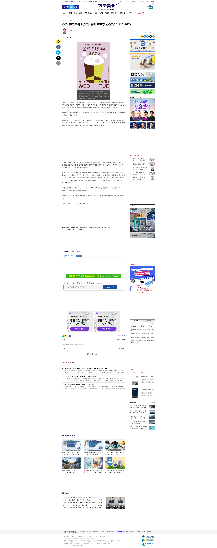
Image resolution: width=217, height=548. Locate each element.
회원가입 (134, 1)
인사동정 (136, 320)
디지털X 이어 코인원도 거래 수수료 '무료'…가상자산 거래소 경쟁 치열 (82, 497)
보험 (101, 13)
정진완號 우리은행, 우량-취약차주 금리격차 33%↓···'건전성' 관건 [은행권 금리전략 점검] (84, 502)
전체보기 (79, 255)
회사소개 (83, 531)
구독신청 (121, 1)
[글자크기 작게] (67, 37)
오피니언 (123, 13)
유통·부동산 (88, 13)
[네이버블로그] (81, 1)
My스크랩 (141, 1)
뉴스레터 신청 (110, 287)
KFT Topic (131, 13)
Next (153, 280)
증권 (75, 13)
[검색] (153, 13)
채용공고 (113, 531)
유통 (71, 20)
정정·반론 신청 (95, 531)
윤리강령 (101, 531)
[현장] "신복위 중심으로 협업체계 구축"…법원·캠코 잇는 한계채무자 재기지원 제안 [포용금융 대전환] (83, 507)
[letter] (102, 1)
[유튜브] (95, 1)
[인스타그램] (88, 1)
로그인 (127, 1)
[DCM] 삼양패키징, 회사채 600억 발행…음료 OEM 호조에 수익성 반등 (82, 500)
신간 (151, 372)
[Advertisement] (76, 142)
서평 (142, 372)
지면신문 (149, 1)
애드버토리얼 (133, 402)
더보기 (152, 97)
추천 (134, 372)
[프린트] (64, 37)
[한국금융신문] (66, 1)
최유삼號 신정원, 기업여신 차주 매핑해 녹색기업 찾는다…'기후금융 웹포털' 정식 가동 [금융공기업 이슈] (83, 505)
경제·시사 (114, 13)
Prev (132, 280)
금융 (96, 13)
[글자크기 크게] (70, 37)
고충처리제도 (137, 531)
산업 (80, 13)
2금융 (107, 13)
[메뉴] (64, 13)
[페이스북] (74, 1)
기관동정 (149, 320)
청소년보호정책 (129, 531)
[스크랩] (73, 37)
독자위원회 (107, 531)
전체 (70, 13)
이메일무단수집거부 (146, 531)
